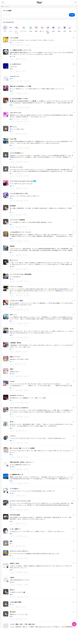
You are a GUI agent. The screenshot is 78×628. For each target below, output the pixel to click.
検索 (73, 14)
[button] (3, 2)
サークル (4, 6)
